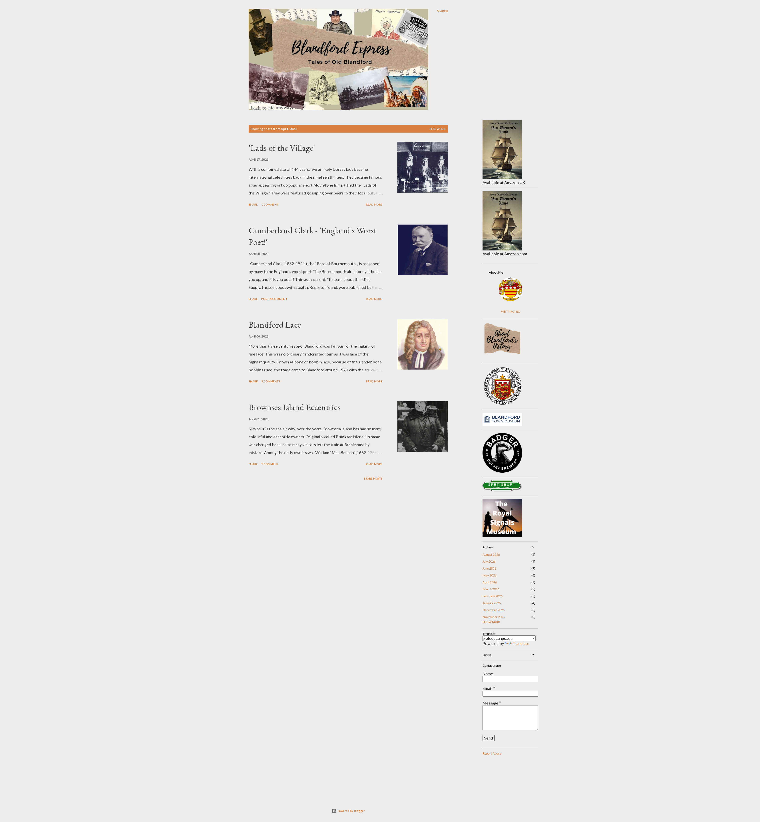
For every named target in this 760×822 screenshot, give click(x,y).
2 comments (270, 381)
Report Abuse (492, 753)
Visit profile (510, 311)
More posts (373, 478)
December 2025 (494, 610)
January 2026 (492, 603)
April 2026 (490, 582)
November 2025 (494, 617)
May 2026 (490, 575)
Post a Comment (274, 299)
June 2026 (489, 568)
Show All (437, 129)
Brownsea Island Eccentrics (294, 407)
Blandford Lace (275, 324)
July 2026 (489, 561)
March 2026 (491, 589)
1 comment (270, 204)
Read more (374, 204)
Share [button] (253, 204)
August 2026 (491, 554)
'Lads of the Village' (282, 147)
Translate (521, 643)
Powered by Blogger (351, 811)
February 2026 (493, 596)
